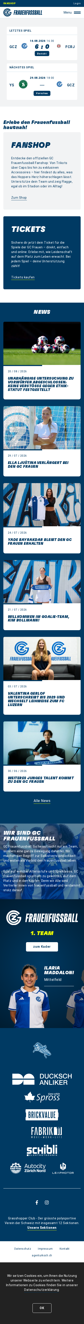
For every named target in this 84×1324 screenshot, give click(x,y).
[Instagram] (47, 1202)
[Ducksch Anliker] (42, 1079)
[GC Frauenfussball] (22, 12)
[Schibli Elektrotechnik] (42, 1150)
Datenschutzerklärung (41, 1290)
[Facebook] (36, 1202)
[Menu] (77, 12)
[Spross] (42, 1097)
